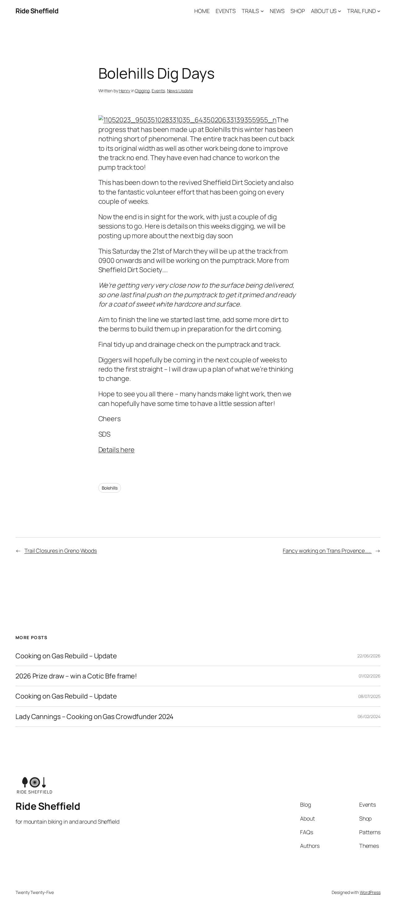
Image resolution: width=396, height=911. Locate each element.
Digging (142, 91)
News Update (180, 91)
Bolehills (110, 488)
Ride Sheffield (36, 10)
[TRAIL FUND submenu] (379, 11)
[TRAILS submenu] (262, 11)
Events (158, 91)
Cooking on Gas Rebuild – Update (66, 656)
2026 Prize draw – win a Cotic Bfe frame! (76, 676)
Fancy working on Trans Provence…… (327, 550)
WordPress (370, 892)
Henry (124, 91)
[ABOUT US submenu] (339, 11)
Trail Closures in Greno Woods (60, 550)
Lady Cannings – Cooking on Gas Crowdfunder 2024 (94, 716)
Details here (116, 449)
